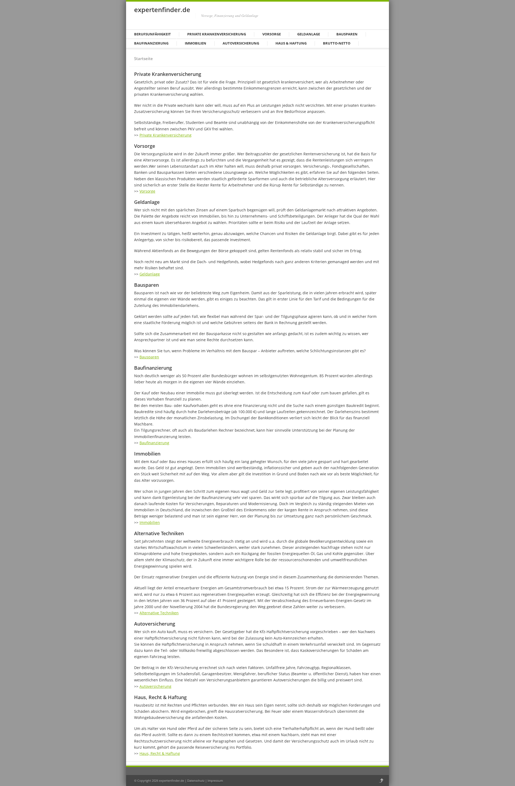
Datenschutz (195, 780)
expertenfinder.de (162, 9)
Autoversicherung (241, 43)
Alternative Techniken (159, 612)
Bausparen (347, 34)
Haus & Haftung (291, 43)
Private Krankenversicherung (216, 34)
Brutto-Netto (336, 43)
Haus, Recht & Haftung (159, 753)
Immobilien (195, 43)
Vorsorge (271, 34)
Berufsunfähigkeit (152, 34)
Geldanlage (308, 34)
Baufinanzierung (151, 43)
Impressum (215, 780)
